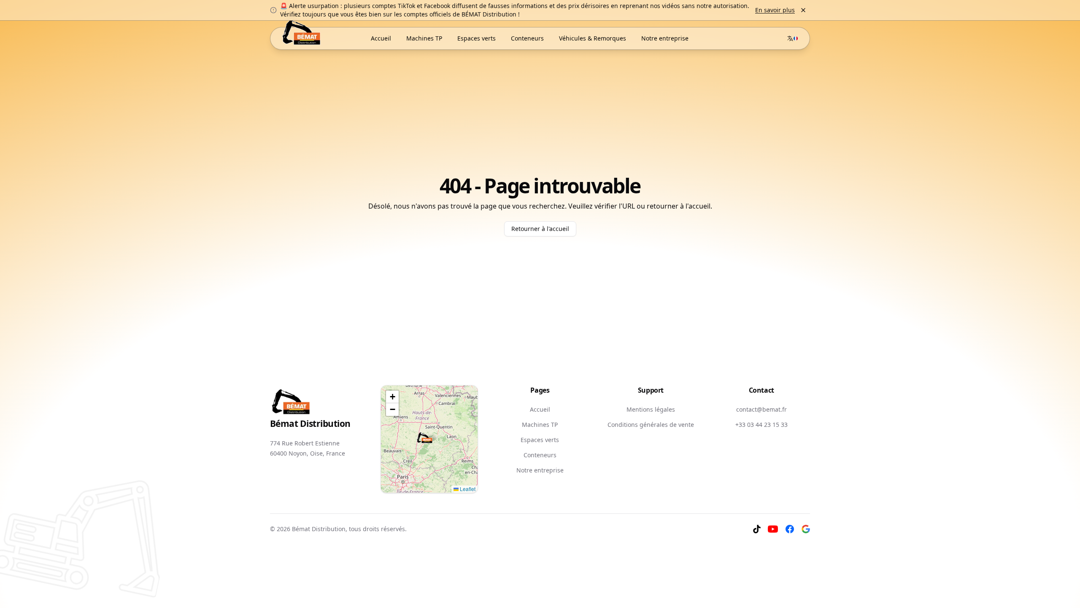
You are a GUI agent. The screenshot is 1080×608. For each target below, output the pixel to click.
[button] (424, 438)
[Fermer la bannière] (803, 10)
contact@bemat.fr (761, 409)
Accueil (540, 409)
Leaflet (467, 488)
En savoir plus (775, 10)
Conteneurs (540, 455)
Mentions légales (650, 409)
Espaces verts (540, 440)
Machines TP (540, 425)
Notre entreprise (540, 470)
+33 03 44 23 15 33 (761, 425)
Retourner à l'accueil (540, 229)
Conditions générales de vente (651, 425)
